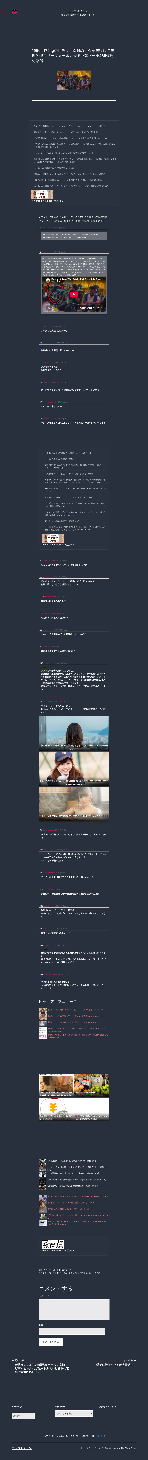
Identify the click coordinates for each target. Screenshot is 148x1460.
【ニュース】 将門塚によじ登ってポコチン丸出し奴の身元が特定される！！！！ (65, 153)
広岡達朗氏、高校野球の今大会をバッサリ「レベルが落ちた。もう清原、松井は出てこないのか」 (72, 186)
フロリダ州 (73, 1273)
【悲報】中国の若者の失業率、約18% (59, 459)
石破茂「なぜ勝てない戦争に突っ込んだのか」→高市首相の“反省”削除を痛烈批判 (66, 132)
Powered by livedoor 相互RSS (47, 200)
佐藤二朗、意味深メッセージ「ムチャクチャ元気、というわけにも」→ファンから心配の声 (69, 126)
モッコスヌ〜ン (78, 11)
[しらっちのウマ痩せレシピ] (42, 194)
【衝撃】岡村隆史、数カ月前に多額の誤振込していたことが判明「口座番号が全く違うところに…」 (73, 138)
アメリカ (63, 1273)
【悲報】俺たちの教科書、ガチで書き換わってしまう (55, 168)
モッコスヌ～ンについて (91, 1448)
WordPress (130, 1448)
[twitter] (93, 1436)
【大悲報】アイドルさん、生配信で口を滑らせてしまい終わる (69, 474)
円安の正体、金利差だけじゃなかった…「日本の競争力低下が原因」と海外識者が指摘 (68, 180)
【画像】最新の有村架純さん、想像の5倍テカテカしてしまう (69, 453)
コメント (44, 1296)
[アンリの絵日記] (53, 1244)
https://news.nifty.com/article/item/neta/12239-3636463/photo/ (65, 237)
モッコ (68, 1270)
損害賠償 (83, 1273)
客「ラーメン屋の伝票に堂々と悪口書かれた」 (63, 521)
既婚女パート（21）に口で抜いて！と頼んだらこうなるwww (68, 497)
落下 (91, 1273)
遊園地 (97, 1273)
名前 (41, 1325)
